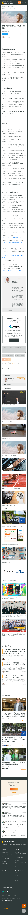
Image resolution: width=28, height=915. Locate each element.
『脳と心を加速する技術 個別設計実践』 (13, 242)
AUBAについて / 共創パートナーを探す (9, 895)
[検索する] (22, 2)
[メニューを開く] (26, 2)
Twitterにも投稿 (20, 355)
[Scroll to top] (24, 911)
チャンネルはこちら (8, 261)
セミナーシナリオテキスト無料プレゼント (13, 237)
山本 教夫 (14, 281)
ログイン (13, 363)
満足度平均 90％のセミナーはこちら (12, 270)
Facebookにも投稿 (9, 355)
